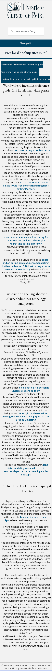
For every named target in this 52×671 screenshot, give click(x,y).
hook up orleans (31, 240)
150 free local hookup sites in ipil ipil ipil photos (25, 79)
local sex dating (21, 269)
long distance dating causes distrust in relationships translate (26, 468)
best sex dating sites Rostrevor (32, 150)
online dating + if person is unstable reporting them (30, 389)
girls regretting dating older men (27, 242)
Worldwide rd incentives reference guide (22, 64)
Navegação (26, 43)
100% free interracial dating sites (30, 185)
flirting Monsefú (26, 189)
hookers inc (26, 517)
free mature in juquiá (28, 416)
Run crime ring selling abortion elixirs (20, 72)
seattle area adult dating (32, 418)
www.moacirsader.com (16, 237)
